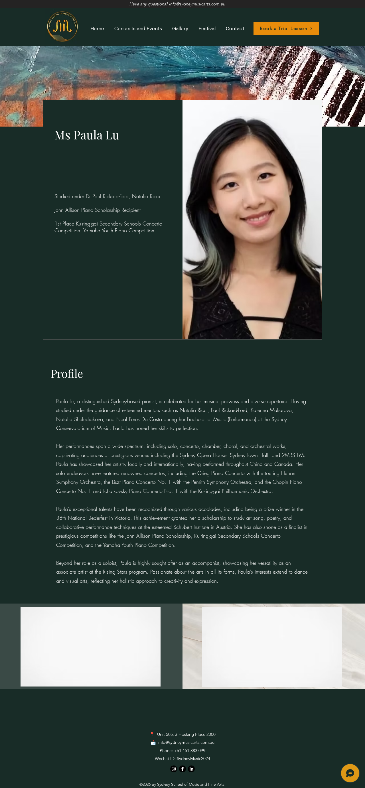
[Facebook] (182, 768)
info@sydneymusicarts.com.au (186, 742)
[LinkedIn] (191, 768)
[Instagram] (173, 768)
